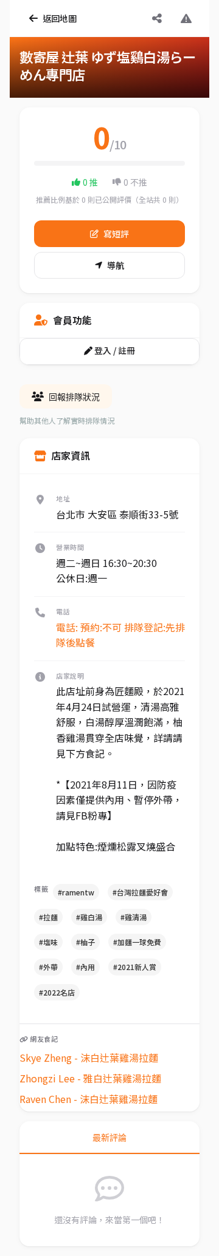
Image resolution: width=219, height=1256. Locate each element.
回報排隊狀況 (74, 397)
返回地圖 (60, 18)
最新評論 (109, 1137)
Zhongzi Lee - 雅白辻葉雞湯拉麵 (90, 1078)
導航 (115, 265)
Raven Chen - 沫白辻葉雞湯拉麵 (88, 1098)
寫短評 (116, 234)
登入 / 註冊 (113, 350)
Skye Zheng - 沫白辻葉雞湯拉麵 (88, 1057)
